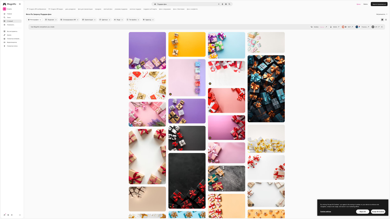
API (376, 27)
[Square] (386, 19)
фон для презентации (85, 9)
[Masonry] (382, 19)
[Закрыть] (382, 27)
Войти (366, 4)
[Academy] (8, 215)
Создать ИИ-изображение (37, 9)
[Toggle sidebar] (20, 4)
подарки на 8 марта (150, 9)
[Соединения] (4, 215)
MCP (349, 27)
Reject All (363, 212)
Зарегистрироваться (379, 4)
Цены (359, 4)
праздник (98, 9)
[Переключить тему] (11, 215)
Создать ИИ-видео (57, 9)
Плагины (364, 27)
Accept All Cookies (378, 212)
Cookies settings (325, 211)
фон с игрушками (165, 9)
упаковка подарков (121, 9)
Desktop (319, 27)
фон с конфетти (192, 9)
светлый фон (108, 9)
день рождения (70, 9)
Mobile (335, 27)
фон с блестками (178, 9)
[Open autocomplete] (154, 4)
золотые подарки (135, 9)
